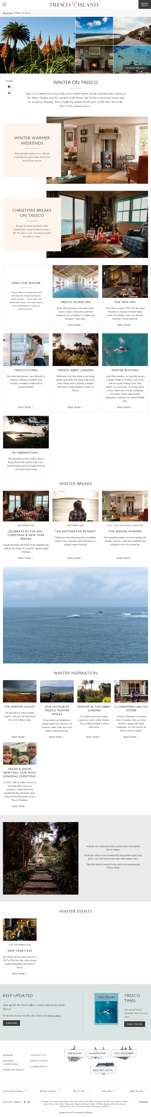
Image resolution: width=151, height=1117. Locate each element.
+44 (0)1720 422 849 (101, 1101)
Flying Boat (107, 1090)
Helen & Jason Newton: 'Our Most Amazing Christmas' (19, 772)
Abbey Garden (136, 1090)
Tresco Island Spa (75, 302)
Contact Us (38, 1055)
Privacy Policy (39, 1060)
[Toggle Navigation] (4, 4)
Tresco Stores (26, 370)
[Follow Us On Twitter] (9, 93)
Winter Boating (125, 370)
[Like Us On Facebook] (9, 86)
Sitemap (143, 1101)
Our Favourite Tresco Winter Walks (57, 710)
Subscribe (11, 1023)
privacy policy (54, 1015)
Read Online (134, 1024)
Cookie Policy (39, 1066)
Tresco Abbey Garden (75, 370)
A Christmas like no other (131, 708)
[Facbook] (24, 1102)
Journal (8, 1055)
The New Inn (125, 302)
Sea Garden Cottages (13, 1090)
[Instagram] (29, 1102)
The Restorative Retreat (75, 531)
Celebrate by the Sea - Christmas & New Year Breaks (26, 535)
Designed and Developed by (75, 1112)
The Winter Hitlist (19, 706)
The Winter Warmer (125, 531)
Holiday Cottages (48, 1090)
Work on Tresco (13, 1069)
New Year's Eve (20, 950)
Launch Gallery (135, 68)
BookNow (144, 4)
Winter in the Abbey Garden (94, 708)
